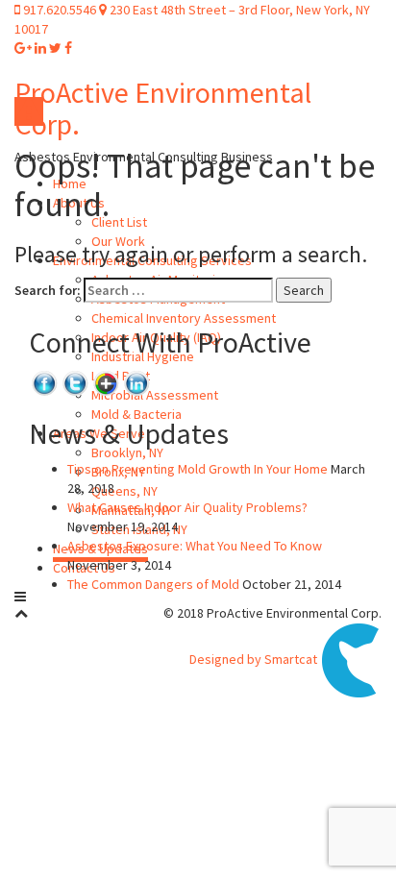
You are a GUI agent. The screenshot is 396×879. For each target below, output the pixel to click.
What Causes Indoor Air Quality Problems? (187, 507)
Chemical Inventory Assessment (183, 318)
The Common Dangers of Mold (153, 584)
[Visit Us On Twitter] (75, 381)
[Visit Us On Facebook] (44, 381)
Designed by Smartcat (254, 659)
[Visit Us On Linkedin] (136, 381)
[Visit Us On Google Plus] (105, 381)
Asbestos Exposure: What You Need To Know (194, 545)
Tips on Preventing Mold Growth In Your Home (197, 468)
